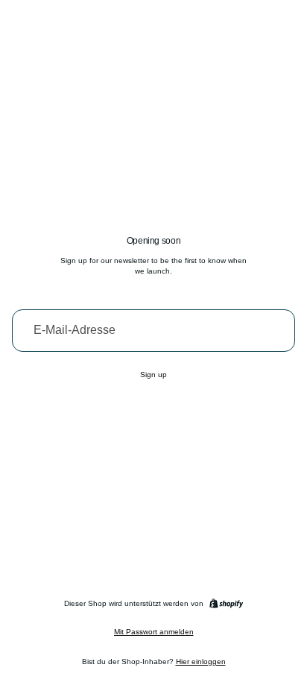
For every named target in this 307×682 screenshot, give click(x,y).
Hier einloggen (201, 661)
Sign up (153, 374)
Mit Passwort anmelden (154, 632)
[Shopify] (226, 603)
